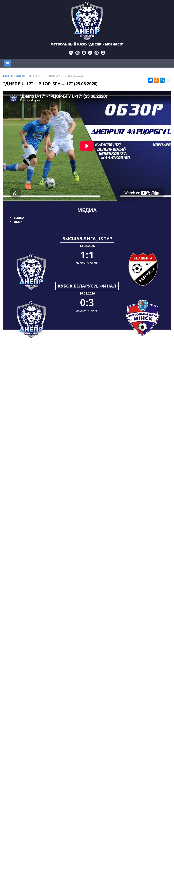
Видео (19, 218)
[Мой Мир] (162, 80)
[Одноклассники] (156, 80)
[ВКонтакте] (150, 80)
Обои (18, 222)
